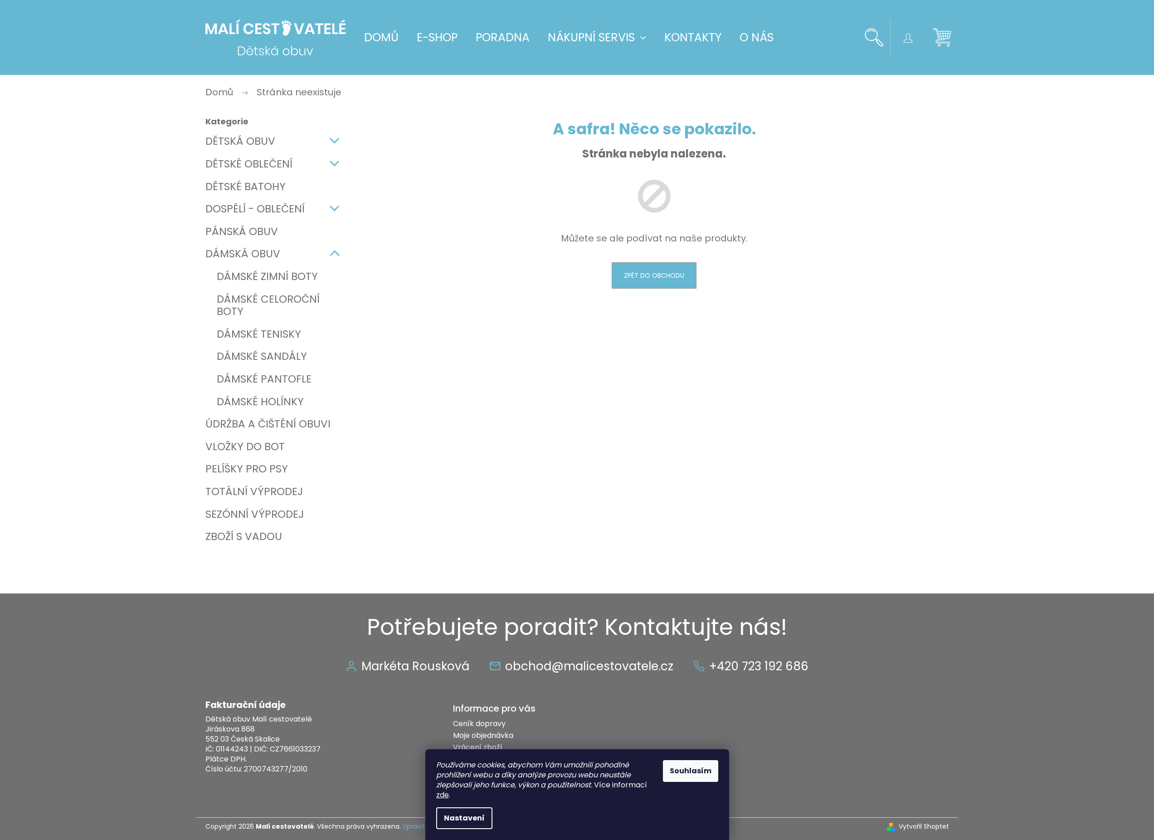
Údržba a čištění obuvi (268, 424)
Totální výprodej (254, 491)
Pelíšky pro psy (246, 469)
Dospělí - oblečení (255, 208)
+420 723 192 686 (758, 666)
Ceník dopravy (479, 723)
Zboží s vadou (243, 536)
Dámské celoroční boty (268, 305)
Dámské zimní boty (267, 276)
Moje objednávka (483, 735)
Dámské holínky (260, 401)
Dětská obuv (240, 141)
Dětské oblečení (248, 164)
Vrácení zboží (477, 747)
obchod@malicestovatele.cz (589, 666)
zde (442, 795)
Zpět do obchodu (654, 275)
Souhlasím (690, 771)
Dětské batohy (245, 186)
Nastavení (464, 818)
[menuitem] (381, 38)
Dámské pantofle (264, 379)
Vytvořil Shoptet (924, 826)
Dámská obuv (242, 253)
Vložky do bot (245, 446)
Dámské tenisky (259, 334)
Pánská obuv (241, 231)
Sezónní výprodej (254, 514)
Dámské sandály (262, 356)
